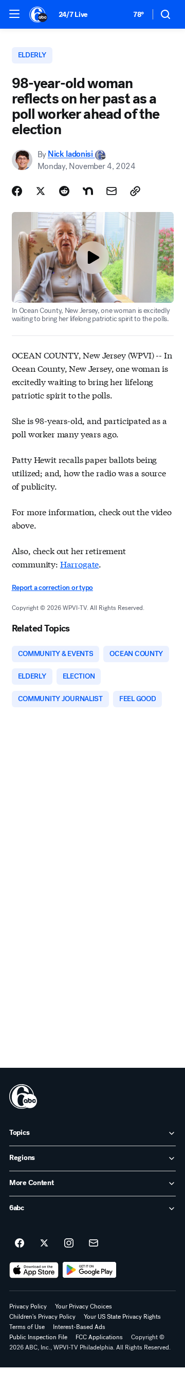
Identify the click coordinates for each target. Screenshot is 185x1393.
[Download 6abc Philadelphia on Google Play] (90, 1270)
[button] (14, 14)
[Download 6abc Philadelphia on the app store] (34, 1270)
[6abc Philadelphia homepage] (38, 14)
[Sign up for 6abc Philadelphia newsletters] (93, 1243)
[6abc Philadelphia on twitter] (44, 1243)
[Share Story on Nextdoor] (88, 191)
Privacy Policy (28, 1306)
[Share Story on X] (40, 191)
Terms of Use (27, 1327)
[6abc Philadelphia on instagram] (69, 1243)
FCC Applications (99, 1337)
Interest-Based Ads (79, 1327)
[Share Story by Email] (111, 191)
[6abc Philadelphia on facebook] (19, 1243)
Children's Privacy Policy (42, 1317)
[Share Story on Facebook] (17, 191)
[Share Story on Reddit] (64, 191)
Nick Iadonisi (71, 154)
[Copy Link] (135, 191)
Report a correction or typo (52, 588)
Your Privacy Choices (83, 1306)
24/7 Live (73, 14)
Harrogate (79, 563)
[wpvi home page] (23, 1096)
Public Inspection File (38, 1337)
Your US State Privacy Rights (122, 1317)
